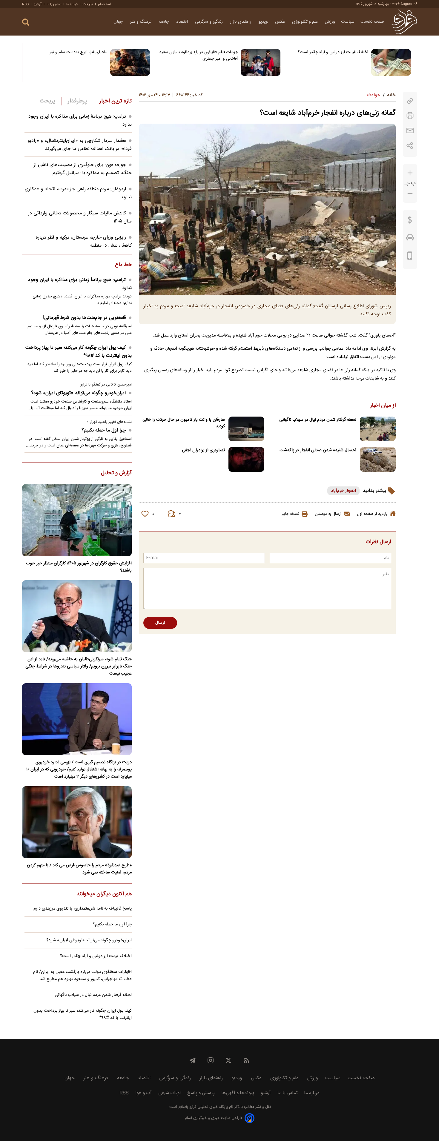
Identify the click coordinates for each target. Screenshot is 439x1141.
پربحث (47, 101)
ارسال (160, 622)
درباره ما (72, 4)
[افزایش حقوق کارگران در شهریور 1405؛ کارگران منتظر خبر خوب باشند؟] (77, 520)
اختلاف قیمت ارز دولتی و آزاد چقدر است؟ (333, 52)
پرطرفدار (77, 101)
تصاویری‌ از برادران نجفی (203, 450)
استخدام (104, 4)
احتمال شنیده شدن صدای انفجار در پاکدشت (318, 450)
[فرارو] (404, 21)
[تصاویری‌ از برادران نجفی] (246, 459)
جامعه (164, 21)
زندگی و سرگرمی (209, 21)
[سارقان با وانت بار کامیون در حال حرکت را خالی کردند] (246, 429)
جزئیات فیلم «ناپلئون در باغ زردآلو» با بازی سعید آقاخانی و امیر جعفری (198, 55)
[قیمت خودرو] (410, 239)
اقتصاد (182, 21)
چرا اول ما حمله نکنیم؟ (104, 430)
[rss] (246, 1060)
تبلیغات (88, 4)
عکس (280, 21)
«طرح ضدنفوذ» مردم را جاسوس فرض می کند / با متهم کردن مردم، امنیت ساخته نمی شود (79, 869)
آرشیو (38, 4)
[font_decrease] (410, 193)
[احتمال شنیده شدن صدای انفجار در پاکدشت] (378, 459)
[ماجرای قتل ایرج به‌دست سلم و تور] (130, 62)
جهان (118, 21)
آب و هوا (143, 1093)
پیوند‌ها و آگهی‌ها (237, 1093)
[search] (25, 22)
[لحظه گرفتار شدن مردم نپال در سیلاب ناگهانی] (378, 429)
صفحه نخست (372, 21)
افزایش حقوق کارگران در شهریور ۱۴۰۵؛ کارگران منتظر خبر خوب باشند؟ (79, 567)
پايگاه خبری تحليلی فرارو (208, 1107)
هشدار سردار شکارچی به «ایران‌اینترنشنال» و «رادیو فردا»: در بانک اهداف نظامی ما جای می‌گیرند (79, 145)
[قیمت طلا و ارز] (410, 221)
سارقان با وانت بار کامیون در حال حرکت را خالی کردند (183, 423)
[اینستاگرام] (210, 1060)
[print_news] (410, 116)
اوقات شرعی (169, 1093)
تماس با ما (54, 4)
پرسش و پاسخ (201, 1093)
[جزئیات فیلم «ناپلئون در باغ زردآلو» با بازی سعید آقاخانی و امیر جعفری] (260, 62)
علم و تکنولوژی (305, 21)
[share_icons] (410, 146)
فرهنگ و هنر (141, 21)
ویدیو (263, 21)
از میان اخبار (383, 405)
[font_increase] (410, 173)
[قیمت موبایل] (410, 257)
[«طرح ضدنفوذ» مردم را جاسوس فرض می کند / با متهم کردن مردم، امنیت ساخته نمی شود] (77, 822)
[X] (228, 1060)
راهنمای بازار (241, 21)
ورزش (330, 21)
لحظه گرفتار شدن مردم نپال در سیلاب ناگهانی (317, 420)
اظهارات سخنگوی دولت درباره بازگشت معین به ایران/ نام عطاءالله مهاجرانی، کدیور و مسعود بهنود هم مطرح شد (82, 975)
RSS (25, 4)
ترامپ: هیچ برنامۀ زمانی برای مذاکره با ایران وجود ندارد (80, 284)
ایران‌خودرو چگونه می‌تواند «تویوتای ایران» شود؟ (78, 393)
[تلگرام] (192, 1060)
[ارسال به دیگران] (410, 130)
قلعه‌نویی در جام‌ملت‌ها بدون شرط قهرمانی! (84, 318)
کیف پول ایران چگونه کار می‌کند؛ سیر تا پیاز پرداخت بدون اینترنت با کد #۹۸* (78, 352)
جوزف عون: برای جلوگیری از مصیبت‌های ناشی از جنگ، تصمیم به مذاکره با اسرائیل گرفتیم (83, 169)
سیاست (347, 21)
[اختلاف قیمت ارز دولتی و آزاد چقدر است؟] (391, 62)
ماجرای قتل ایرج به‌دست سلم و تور (78, 52)
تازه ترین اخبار (115, 101)
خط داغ (123, 265)
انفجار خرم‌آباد (343, 491)
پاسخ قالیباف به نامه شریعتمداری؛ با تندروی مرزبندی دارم (82, 908)
